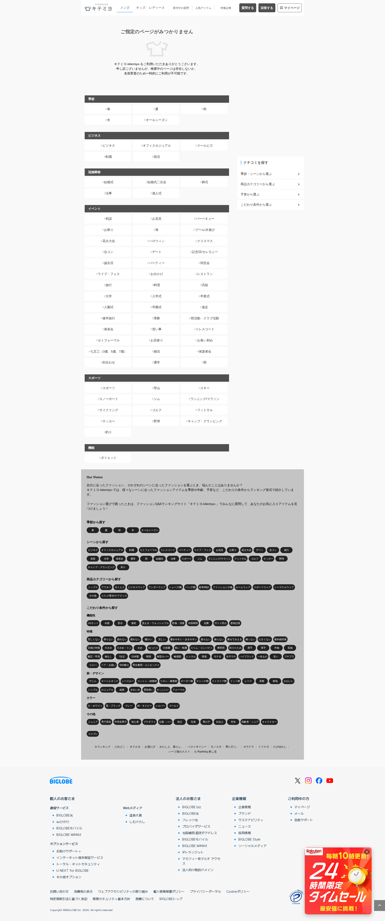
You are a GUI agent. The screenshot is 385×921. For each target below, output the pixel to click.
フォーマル (178, 689)
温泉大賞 (135, 815)
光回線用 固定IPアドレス (199, 833)
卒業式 (205, 296)
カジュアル (107, 689)
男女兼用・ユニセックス (146, 665)
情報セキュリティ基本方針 (111, 898)
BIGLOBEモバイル (69, 828)
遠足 (205, 307)
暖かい (148, 639)
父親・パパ (165, 721)
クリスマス (205, 241)
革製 (261, 681)
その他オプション (68, 877)
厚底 (204, 656)
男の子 (206, 721)
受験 (157, 318)
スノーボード (108, 399)
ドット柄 (235, 681)
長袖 (290, 647)
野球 (157, 421)
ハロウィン (157, 241)
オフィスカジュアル (157, 145)
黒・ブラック (113, 705)
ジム (157, 399)
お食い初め (205, 340)
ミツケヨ (263, 746)
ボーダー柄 (187, 681)
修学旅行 (108, 318)
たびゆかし (280, 746)
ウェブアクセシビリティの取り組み (123, 891)
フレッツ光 (190, 820)
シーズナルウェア (284, 587)
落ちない (206, 639)
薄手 (263, 647)
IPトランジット (193, 852)
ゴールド (174, 705)
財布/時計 (204, 587)
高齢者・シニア (250, 721)
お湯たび (150, 746)
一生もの (262, 656)
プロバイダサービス (196, 826)
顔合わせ (108, 362)
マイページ (292, 8)
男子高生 (106, 721)
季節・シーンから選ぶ (256, 174)
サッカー (108, 421)
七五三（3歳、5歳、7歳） (108, 351)
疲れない (135, 639)
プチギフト (149, 721)
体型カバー (163, 656)
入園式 (108, 307)
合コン (108, 252)
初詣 (109, 218)
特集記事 (226, 8)
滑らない (108, 639)
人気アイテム (203, 8)
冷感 (106, 623)
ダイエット (109, 457)
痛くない (250, 639)
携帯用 (221, 647)
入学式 (157, 296)
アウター (106, 587)
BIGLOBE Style (249, 839)
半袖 (276, 647)
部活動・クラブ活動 (205, 318)
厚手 (250, 647)
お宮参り (157, 340)
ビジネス (108, 145)
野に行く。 (232, 746)
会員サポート (303, 820)
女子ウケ (231, 656)
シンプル (93, 689)
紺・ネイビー (144, 705)
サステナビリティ (250, 820)
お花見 (157, 218)
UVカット (93, 623)
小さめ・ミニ (124, 647)
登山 (157, 388)
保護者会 (205, 351)
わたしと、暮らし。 (172, 746)
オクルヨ (135, 746)
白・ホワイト (95, 705)
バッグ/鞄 (190, 587)
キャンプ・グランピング (205, 421)
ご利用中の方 (298, 798)
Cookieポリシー (238, 891)
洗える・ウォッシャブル (155, 623)
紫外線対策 (280, 639)
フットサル (205, 410)
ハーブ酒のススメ (179, 751)
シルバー (160, 705)
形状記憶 (235, 623)
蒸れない (122, 639)
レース (248, 681)
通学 (157, 362)
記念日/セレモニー (205, 252)
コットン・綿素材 (147, 681)
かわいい (288, 681)
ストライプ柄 (219, 681)
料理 (157, 285)
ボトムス (120, 587)
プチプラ (289, 656)
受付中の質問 (181, 8)
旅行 (109, 285)
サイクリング (108, 410)
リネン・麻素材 (168, 681)
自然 (121, 689)
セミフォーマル (109, 340)
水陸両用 (193, 623)
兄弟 (193, 721)
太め (139, 647)
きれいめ (135, 689)
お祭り (108, 230)
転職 (109, 156)
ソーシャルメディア (252, 845)
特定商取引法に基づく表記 (68, 898)
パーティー (157, 263)
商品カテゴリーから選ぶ (258, 184)
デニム (92, 681)
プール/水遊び (205, 230)
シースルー (128, 681)
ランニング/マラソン (204, 399)
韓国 (148, 656)
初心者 (135, 721)
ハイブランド (246, 656)
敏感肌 (177, 656)
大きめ (108, 647)
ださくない (265, 639)
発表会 (108, 329)
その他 (92, 595)
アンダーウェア (157, 587)
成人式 (157, 193)
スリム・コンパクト (201, 647)
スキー (205, 388)
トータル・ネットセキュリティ (78, 864)
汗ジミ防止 (221, 623)
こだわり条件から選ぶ (256, 204)
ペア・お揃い (108, 665)
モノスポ (216, 746)
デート (157, 252)
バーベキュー (205, 218)
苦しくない (94, 639)
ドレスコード (205, 329)
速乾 (133, 623)
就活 (157, 156)
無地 (275, 681)
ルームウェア (243, 587)
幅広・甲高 (94, 656)
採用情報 (244, 833)
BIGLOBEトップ (171, 898)
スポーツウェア (262, 587)
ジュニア (93, 721)
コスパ (92, 665)
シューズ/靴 (175, 587)
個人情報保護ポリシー (168, 891)
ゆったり (153, 647)
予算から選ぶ (250, 194)
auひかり (62, 821)
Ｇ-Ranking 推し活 (205, 751)
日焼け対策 (94, 647)
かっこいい (163, 689)
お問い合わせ (59, 891)
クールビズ (205, 145)
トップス (93, 587)
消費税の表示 (83, 891)
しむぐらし (137, 821)
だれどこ (120, 746)
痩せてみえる (234, 639)
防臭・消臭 (178, 623)
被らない (219, 639)
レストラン (205, 274)
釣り (109, 432)
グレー (129, 705)
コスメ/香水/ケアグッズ (114, 595)
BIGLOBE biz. (192, 807)
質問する (248, 8)
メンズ (124, 7)
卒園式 (157, 307)
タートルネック (109, 681)
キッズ (140, 7)
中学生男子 (121, 721)
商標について (144, 898)
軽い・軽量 (181, 647)
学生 (233, 721)
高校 (205, 285)
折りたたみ (235, 647)
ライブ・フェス (109, 274)
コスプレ (93, 733)
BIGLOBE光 (64, 815)
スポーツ (108, 388)
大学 (109, 296)
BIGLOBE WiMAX (68, 834)
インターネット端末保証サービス (79, 857)
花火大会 (108, 241)
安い (275, 656)
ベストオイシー (197, 746)
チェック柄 (202, 681)
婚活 (157, 351)
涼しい (162, 639)
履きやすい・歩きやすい (183, 639)
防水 (120, 623)
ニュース (244, 826)
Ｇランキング (102, 746)
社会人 (219, 721)
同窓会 (205, 263)
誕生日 (108, 263)
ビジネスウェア (136, 587)
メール (299, 813)
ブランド (244, 813)
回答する (267, 8)
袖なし (108, 656)
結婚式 (108, 182)
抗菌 (206, 623)
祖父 (179, 721)
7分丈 (122, 656)
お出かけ (157, 274)
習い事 (157, 329)
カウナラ (248, 746)
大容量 (166, 647)
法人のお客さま (188, 798)
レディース (157, 7)
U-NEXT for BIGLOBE (72, 870)
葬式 (205, 182)
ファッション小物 (222, 587)
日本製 (135, 656)
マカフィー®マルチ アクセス (201, 861)
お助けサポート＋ (68, 851)
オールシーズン (157, 120)
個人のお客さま (62, 798)
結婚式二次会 (156, 182)
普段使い (149, 689)
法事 (109, 193)
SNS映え (124, 665)
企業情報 (239, 798)
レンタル (191, 656)
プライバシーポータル (205, 891)
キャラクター (269, 721)
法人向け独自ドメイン (197, 870)
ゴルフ (157, 410)
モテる (217, 656)
